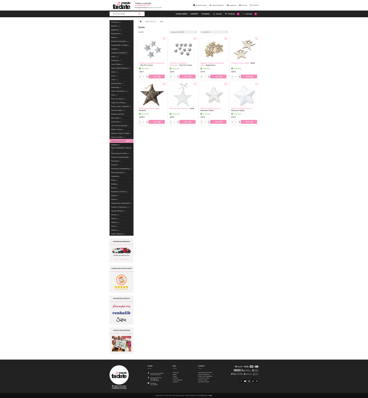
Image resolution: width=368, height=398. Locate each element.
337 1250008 (153, 384)
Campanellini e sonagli (120, 45)
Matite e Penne (117, 129)
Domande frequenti (201, 5)
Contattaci (255, 5)
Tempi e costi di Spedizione (205, 376)
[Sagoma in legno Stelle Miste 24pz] (213, 49)
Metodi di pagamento (218, 5)
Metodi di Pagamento (203, 374)
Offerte (175, 374)
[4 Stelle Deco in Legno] (244, 49)
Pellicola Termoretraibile (120, 157)
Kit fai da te (116, 122)
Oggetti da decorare (150, 21)
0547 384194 (153, 379)
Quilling (114, 184)
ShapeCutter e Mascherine (121, 203)
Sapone (115, 195)
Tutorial (175, 376)
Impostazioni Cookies (203, 381)
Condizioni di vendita (203, 378)
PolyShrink (115, 176)
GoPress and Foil (118, 114)
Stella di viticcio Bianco (179, 108)
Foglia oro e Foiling (118, 103)
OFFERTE (194, 14)
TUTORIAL (205, 14)
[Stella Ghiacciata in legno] (152, 95)
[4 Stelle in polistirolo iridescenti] (152, 49)
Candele (115, 49)
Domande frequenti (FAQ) (205, 372)
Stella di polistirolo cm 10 (210, 108)
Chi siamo (244, 5)
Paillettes (115, 145)
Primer (114, 180)
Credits (210, 395)
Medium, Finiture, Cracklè (121, 133)
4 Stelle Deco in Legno (240, 63)
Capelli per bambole (119, 53)
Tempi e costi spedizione (121, 259)
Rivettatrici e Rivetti (119, 192)
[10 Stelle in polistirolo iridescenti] (183, 49)
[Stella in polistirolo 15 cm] (244, 95)
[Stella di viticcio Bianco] (183, 95)
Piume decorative (118, 172)
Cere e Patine (117, 64)
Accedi (219, 14)
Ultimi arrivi (176, 372)
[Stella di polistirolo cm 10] (213, 95)
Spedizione (233, 5)
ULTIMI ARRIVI (181, 14)
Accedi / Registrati (177, 380)
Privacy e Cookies (202, 380)
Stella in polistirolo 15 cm (241, 108)
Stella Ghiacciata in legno (149, 108)
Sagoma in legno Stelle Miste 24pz (212, 64)
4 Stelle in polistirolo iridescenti (151, 63)
